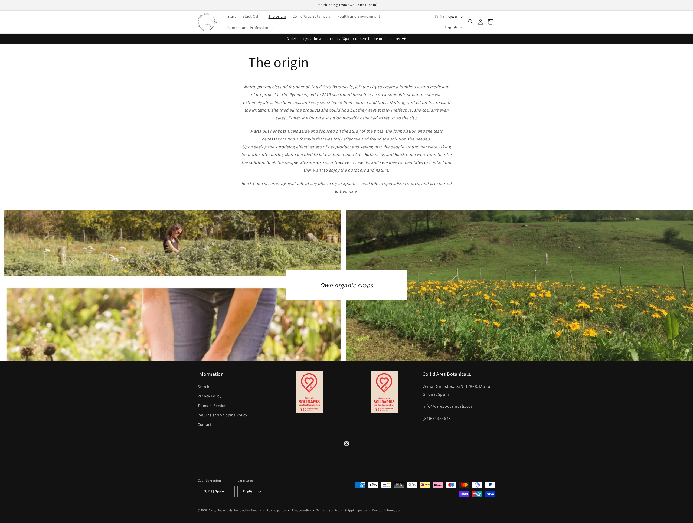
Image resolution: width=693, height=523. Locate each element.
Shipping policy (356, 510)
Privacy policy (301, 510)
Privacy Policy (209, 395)
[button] (471, 22)
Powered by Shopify (247, 510)
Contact (204, 424)
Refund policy (276, 510)
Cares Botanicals (221, 510)
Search (204, 386)
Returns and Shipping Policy (222, 415)
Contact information (386, 510)
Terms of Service (212, 405)
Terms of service (327, 510)
